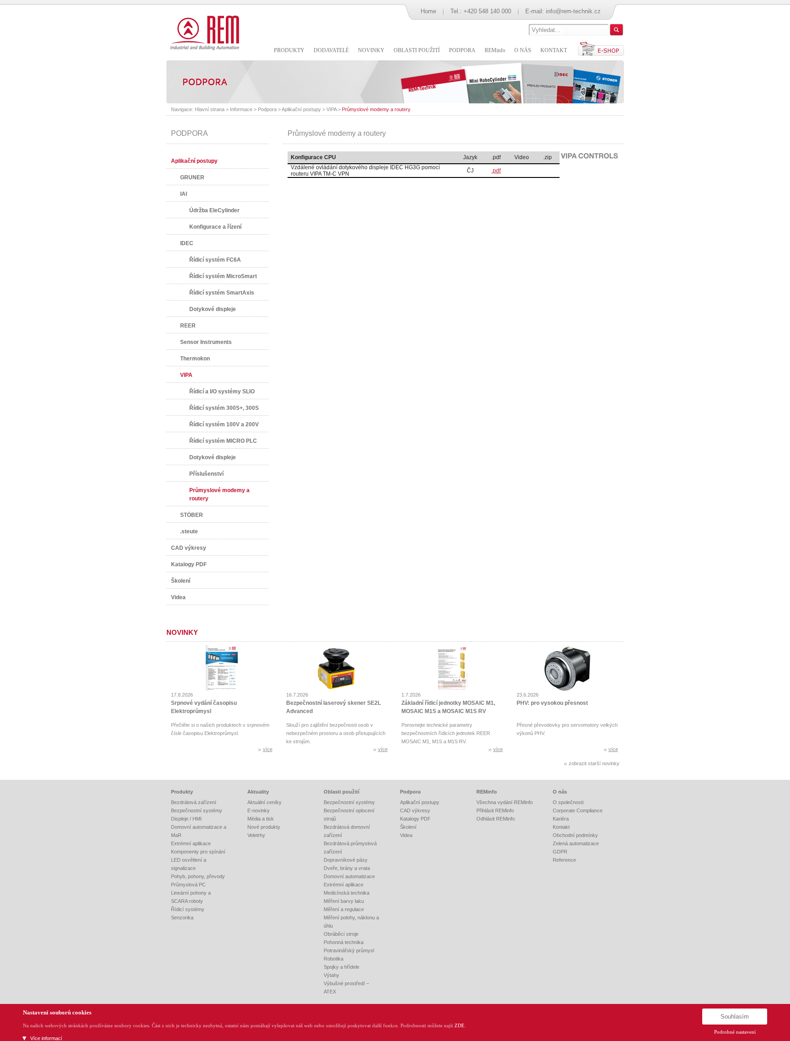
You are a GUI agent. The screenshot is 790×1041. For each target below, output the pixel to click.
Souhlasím (735, 1016)
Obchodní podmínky (575, 835)
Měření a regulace (344, 909)
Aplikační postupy (301, 109)
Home (428, 11)
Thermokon (195, 358)
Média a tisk (260, 818)
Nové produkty (263, 827)
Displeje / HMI (186, 818)
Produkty (182, 791)
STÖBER (191, 515)
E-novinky (258, 810)
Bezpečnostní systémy (196, 810)
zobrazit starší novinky (594, 763)
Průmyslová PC (188, 884)
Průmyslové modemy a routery (376, 109)
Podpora (267, 109)
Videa (178, 597)
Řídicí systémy (187, 909)
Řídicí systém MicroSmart (223, 276)
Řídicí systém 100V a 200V (224, 424)
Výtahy (331, 975)
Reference (564, 860)
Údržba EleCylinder (214, 210)
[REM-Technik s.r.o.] (203, 32)
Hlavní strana (209, 109)
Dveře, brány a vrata (347, 868)
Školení (180, 581)
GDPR (560, 851)
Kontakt (561, 827)
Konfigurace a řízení (215, 227)
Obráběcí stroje (341, 934)
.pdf (496, 170)
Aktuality (258, 791)
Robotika (333, 958)
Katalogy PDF (189, 564)
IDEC (186, 243)
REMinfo (486, 791)
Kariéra (561, 818)
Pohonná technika (343, 942)
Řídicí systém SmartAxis (221, 293)
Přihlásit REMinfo (495, 810)
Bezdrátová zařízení (193, 802)
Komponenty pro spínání (198, 851)
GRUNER (192, 177)
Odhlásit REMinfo (495, 818)
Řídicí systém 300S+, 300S (224, 408)
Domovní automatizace (349, 876)
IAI (183, 194)
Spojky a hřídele (341, 967)
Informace (241, 109)
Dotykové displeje (212, 309)
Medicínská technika (346, 893)
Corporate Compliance (578, 810)
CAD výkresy (188, 548)
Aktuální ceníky (264, 802)
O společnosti (568, 802)
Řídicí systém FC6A (215, 260)
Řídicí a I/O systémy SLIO (222, 391)
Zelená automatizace (576, 843)
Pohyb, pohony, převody (198, 876)
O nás (560, 791)
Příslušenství (206, 474)
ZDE (459, 1025)
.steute (189, 531)
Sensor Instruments (206, 342)
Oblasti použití (341, 791)
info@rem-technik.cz (573, 11)
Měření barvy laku (344, 901)
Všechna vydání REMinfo (504, 802)
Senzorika (182, 917)
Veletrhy (256, 835)
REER (188, 325)
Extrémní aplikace (191, 843)
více (267, 749)
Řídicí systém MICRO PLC (223, 441)
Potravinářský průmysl (349, 950)
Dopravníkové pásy (346, 860)
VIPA (331, 109)
